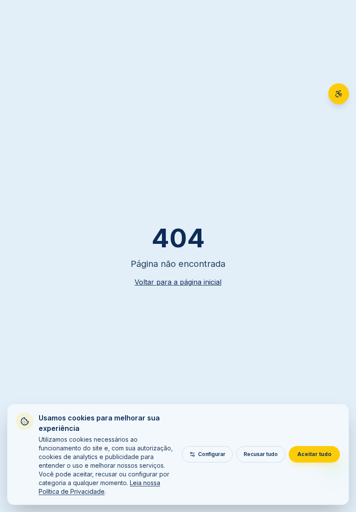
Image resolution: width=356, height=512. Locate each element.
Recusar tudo (261, 454)
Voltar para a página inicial (178, 282)
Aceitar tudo (314, 454)
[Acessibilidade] (338, 93)
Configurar (211, 454)
